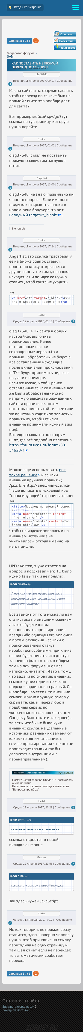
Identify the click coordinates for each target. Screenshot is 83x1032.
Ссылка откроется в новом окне (35, 829)
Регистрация (32, 7)
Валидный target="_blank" (33, 215)
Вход (17, 7)
